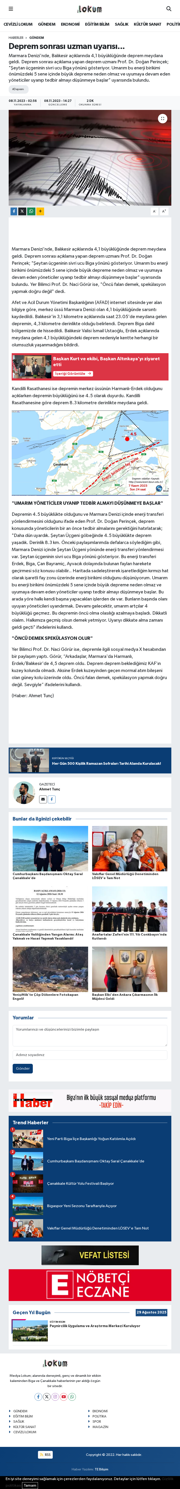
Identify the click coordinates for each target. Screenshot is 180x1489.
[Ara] (168, 9)
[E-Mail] (43, 799)
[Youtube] (64, 1397)
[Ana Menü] (11, 9)
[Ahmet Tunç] (24, 793)
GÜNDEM (46, 24)
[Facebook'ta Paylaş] (14, 211)
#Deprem (18, 89)
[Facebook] (52, 799)
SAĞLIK (121, 24)
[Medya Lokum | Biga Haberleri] (89, 9)
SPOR (97, 1421)
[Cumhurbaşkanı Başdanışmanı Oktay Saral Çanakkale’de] (50, 849)
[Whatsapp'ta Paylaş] (31, 211)
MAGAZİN (100, 1427)
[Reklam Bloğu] (90, 1100)
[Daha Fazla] (40, 211)
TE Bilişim (101, 1469)
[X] (47, 1397)
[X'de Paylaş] (22, 211)
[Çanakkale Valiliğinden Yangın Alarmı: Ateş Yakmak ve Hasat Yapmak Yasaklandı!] (50, 909)
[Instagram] (55, 1397)
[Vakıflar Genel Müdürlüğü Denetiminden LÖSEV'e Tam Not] (130, 849)
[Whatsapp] (72, 1397)
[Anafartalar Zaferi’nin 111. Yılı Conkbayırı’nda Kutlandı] (130, 909)
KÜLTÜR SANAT (147, 24)
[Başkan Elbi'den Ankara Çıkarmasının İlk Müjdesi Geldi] (130, 969)
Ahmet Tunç (49, 789)
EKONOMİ (70, 24)
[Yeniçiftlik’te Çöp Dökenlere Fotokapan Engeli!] (50, 969)
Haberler (16, 38)
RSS (47, 1455)
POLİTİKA (99, 1416)
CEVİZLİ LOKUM (18, 24)
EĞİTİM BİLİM (97, 24)
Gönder (23, 1069)
